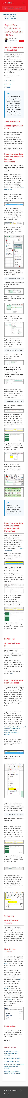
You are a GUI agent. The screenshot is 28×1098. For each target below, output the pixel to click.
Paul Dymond (12, 38)
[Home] (8, 3)
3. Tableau (7, 87)
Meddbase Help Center (9, 14)
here (11, 673)
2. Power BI (7, 84)
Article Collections (10, 16)
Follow (21, 41)
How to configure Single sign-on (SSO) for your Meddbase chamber (13, 1066)
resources (7, 988)
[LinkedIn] (9, 1040)
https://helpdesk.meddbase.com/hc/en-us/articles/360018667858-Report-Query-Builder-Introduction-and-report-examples (16, 730)
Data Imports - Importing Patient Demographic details (12, 1072)
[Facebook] (5, 1040)
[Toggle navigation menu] (24, 2)
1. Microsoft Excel (9, 81)
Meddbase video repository (12, 1058)
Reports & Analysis (10, 18)
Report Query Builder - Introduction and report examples (11, 1053)
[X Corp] (7, 1040)
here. (20, 150)
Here (20, 938)
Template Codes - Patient (11, 1061)
